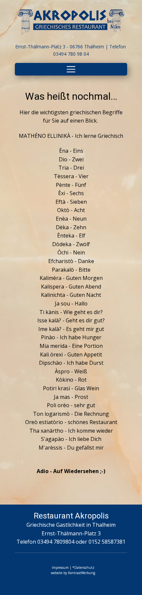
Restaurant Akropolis (71, 515)
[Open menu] (71, 69)
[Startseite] (71, 21)
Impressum (60, 567)
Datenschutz (84, 567)
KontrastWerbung (81, 572)
